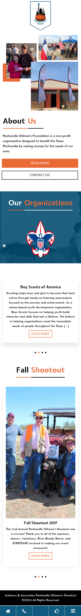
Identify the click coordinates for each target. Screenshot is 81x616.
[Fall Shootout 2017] (40, 459)
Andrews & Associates (20, 595)
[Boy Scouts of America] (40, 249)
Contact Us (40, 175)
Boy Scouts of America (40, 287)
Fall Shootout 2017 (40, 523)
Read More (40, 163)
